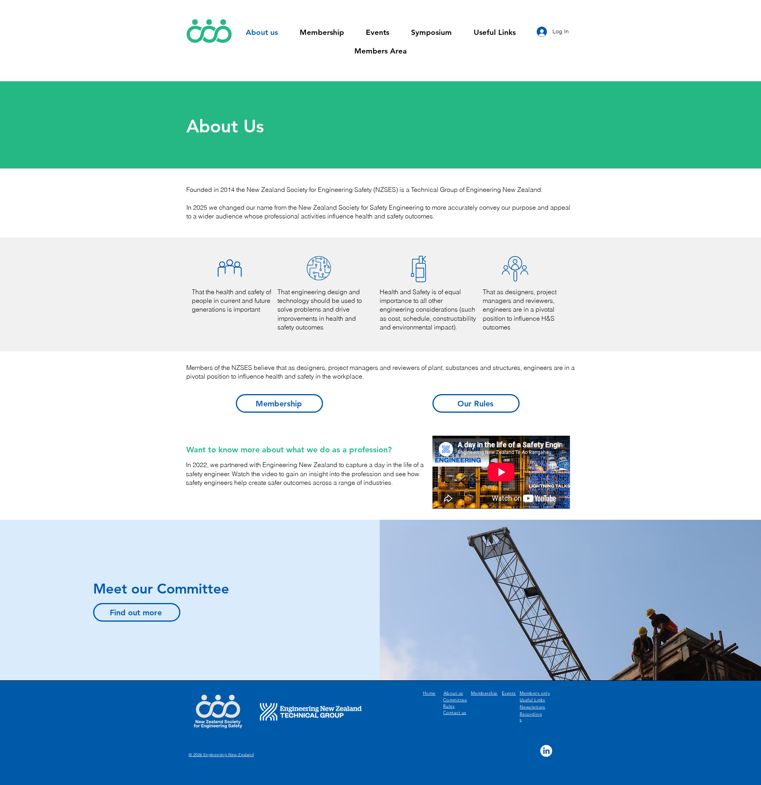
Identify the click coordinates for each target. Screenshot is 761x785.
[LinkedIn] (546, 751)
